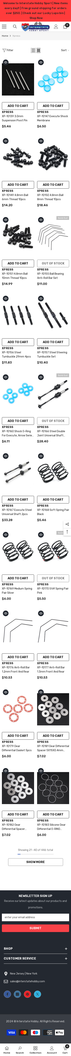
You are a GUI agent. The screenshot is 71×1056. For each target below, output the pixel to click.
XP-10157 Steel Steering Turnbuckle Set (52, 354)
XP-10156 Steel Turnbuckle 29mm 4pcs (16, 354)
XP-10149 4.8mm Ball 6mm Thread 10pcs (15, 197)
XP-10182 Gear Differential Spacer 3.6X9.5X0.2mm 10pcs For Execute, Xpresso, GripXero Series (16, 827)
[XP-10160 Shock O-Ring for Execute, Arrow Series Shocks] (18, 394)
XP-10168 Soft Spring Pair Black (53, 512)
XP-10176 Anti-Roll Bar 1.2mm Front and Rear (16, 669)
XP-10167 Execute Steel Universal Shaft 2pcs (17, 512)
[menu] (4, 26)
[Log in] (56, 26)
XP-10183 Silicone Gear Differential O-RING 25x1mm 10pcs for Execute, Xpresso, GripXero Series (51, 827)
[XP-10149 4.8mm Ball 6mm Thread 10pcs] (18, 158)
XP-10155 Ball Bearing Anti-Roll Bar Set (50, 276)
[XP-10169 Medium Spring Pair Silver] (18, 552)
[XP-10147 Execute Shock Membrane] (53, 79)
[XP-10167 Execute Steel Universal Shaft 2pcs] (18, 473)
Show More (35, 862)
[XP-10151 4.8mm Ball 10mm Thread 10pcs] (18, 237)
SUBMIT (35, 928)
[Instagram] (17, 994)
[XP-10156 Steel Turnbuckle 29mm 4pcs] (18, 315)
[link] (19, 1049)
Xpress (16, 35)
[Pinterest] (27, 994)
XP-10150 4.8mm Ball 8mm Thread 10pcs (50, 197)
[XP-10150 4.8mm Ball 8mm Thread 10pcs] (53, 158)
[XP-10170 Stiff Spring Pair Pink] (53, 552)
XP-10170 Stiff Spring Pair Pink (53, 590)
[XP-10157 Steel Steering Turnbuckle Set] (53, 315)
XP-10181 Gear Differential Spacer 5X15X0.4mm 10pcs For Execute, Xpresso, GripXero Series (53, 749)
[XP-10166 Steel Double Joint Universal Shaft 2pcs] (53, 394)
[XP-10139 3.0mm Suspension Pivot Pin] (18, 79)
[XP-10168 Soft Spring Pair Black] (53, 473)
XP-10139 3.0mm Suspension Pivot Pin (14, 118)
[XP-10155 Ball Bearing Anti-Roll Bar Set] (53, 237)
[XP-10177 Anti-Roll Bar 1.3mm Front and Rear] (53, 630)
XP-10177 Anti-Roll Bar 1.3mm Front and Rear (51, 669)
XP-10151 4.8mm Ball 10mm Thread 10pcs (15, 276)
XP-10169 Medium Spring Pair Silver (17, 590)
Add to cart (18, 106)
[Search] (15, 26)
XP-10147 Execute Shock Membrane (52, 118)
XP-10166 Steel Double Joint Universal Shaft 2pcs (51, 434)
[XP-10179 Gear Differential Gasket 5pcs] (18, 709)
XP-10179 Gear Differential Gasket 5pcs (17, 748)
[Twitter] (37, 994)
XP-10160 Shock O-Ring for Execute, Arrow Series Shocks (17, 434)
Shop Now (36, 18)
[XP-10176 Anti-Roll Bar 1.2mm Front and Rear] (18, 630)
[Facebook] (7, 994)
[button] (33, 50)
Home (5, 35)
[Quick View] (6, 62)
